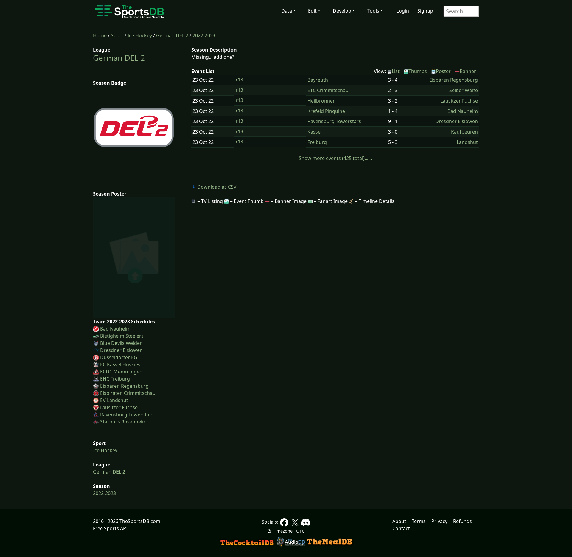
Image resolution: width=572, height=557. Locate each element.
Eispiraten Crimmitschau (128, 393)
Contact (401, 528)
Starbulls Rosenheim (123, 421)
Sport (117, 35)
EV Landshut (114, 400)
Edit (312, 10)
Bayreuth (317, 80)
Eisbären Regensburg (124, 386)
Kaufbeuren (464, 131)
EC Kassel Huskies (120, 364)
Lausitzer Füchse (119, 407)
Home (100, 35)
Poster (443, 71)
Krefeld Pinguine (326, 111)
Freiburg (317, 142)
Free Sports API (110, 528)
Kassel (314, 131)
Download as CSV (216, 187)
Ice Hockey (140, 35)
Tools (373, 10)
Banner (468, 71)
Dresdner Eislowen (121, 350)
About (399, 521)
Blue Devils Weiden (121, 343)
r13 (239, 79)
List (396, 71)
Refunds (462, 521)
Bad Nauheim (115, 328)
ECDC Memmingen (121, 371)
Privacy (439, 521)
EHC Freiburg (115, 379)
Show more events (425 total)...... (335, 158)
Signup (425, 10)
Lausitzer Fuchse (459, 100)
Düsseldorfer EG (118, 357)
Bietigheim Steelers (122, 336)
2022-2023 (203, 35)
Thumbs (417, 71)
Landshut (467, 142)
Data (286, 10)
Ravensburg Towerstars (127, 414)
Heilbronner (321, 100)
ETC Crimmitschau (328, 90)
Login (403, 10)
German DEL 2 (172, 35)
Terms (419, 521)
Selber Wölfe (463, 90)
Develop (342, 10)
